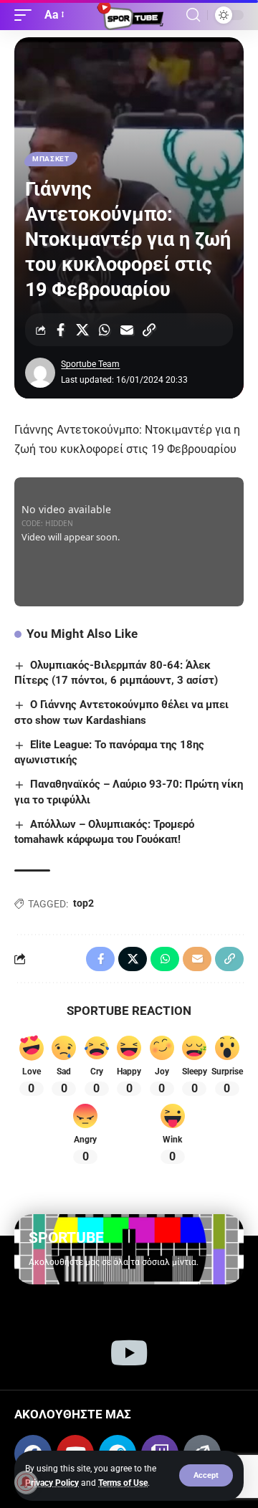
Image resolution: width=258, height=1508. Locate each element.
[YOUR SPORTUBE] (129, 15)
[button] (206, 1475)
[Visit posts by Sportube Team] (40, 373)
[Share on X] (82, 329)
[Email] (127, 329)
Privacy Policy (52, 1483)
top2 (83, 903)
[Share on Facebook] (60, 329)
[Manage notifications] (25, 1482)
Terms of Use (123, 1483)
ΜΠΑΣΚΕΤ (51, 159)
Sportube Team (90, 364)
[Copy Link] (149, 329)
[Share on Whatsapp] (105, 329)
